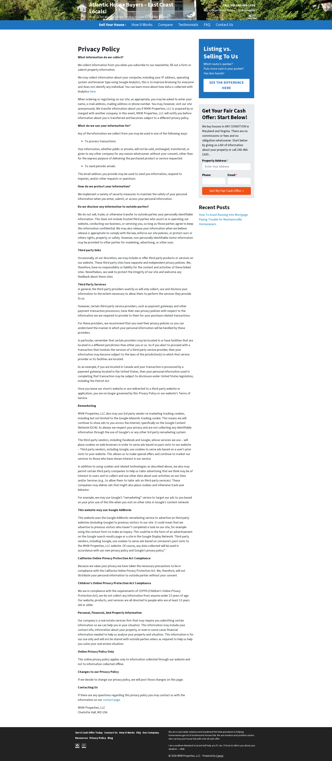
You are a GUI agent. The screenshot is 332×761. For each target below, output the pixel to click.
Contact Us (224, 24)
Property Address (215, 161)
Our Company (246, 10)
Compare (165, 24)
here (93, 91)
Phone (206, 175)
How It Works (142, 24)
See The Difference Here (226, 85)
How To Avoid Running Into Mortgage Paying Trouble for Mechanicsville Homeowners (223, 219)
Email (232, 175)
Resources (81, 738)
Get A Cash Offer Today (219, 10)
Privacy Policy (97, 738)
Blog (110, 738)
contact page (111, 700)
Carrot (219, 756)
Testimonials (188, 24)
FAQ (207, 24)
